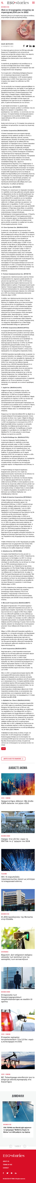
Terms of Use (7, 1164)
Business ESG (5, 7)
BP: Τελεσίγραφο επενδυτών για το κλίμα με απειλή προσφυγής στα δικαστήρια (17, 1079)
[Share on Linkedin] (30, 46)
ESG (4, 748)
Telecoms (4, 874)
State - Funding (5, 798)
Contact (6, 1168)
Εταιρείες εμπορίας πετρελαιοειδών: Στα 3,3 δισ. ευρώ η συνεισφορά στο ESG (17, 1039)
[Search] (3, 2)
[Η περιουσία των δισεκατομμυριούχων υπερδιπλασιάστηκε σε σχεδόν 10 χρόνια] (18, 979)
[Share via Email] (34, 46)
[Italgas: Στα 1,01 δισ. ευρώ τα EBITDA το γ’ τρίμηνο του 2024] (18, 823)
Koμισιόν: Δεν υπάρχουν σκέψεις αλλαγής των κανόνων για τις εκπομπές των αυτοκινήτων (16, 957)
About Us (6, 1161)
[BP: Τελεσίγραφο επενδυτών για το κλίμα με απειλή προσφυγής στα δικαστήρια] (18, 1061)
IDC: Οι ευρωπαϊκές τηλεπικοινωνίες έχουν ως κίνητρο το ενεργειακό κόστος (18, 879)
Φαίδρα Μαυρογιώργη (7, 44)
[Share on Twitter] (27, 46)
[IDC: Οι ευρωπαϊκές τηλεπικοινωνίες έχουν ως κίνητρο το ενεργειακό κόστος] (18, 860)
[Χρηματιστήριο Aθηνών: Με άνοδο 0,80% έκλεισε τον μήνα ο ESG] (18, 785)
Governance (4, 952)
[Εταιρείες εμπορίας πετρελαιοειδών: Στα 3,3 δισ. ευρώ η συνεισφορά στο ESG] (18, 1021)
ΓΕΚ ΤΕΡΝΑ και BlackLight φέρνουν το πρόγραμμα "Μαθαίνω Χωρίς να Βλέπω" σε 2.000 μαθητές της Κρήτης (17, 1130)
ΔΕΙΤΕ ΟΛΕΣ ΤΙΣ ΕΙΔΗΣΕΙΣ (13, 759)
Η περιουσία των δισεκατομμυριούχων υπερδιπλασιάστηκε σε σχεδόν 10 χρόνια (16, 998)
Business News (5, 836)
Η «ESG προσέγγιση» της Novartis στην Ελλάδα (17, 918)
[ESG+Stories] (18, 2)
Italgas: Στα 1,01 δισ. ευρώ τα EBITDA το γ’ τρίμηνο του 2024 (15, 840)
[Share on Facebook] (24, 46)
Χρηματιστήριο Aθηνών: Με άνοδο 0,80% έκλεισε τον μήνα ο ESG (17, 802)
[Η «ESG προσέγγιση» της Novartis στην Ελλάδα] (18, 901)
